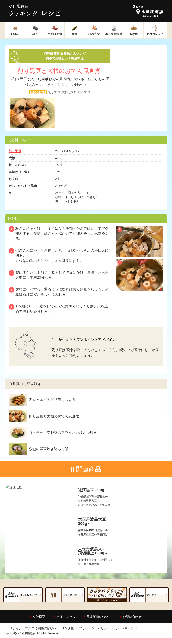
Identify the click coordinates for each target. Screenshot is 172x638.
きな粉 (134, 34)
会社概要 (39, 617)
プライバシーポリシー (94, 628)
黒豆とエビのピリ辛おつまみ (52, 400)
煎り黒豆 (54, 92)
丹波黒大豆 (69, 92)
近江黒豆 (84, 92)
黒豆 (35, 34)
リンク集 (67, 628)
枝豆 (74, 34)
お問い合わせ (132, 617)
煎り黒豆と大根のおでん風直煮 (54, 416)
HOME (15, 34)
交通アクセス (65, 617)
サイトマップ (124, 628)
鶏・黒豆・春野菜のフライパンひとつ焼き (63, 432)
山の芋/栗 (94, 34)
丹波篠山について (99, 617)
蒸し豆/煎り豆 (113, 34)
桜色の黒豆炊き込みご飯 (48, 449)
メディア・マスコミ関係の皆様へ (32, 628)
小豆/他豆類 (55, 34)
